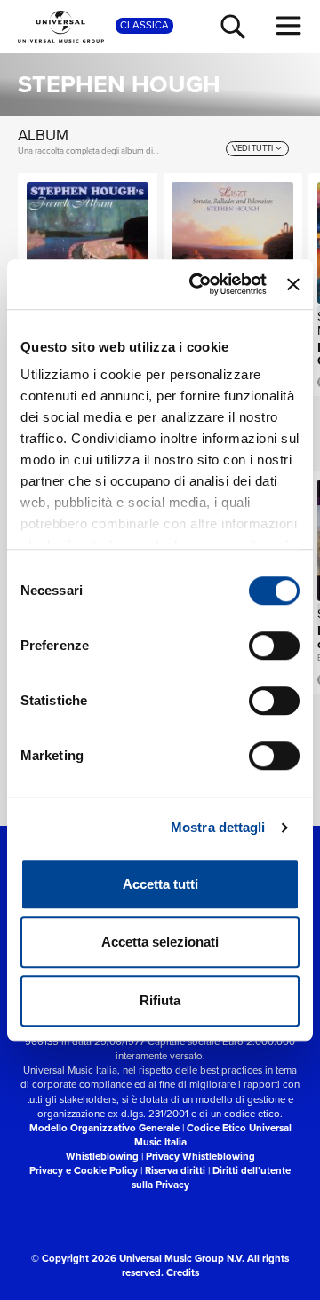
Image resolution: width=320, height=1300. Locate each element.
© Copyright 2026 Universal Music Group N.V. (137, 1258)
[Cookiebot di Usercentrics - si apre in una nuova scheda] (198, 284)
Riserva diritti (175, 1170)
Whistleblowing (102, 1156)
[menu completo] (288, 26)
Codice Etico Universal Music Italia (213, 1135)
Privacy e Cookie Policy (83, 1170)
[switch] (274, 645)
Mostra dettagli (218, 827)
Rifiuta (160, 1000)
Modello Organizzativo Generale (104, 1128)
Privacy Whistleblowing (200, 1156)
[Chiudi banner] (293, 284)
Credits (182, 1272)
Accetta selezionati (160, 941)
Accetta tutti (160, 884)
